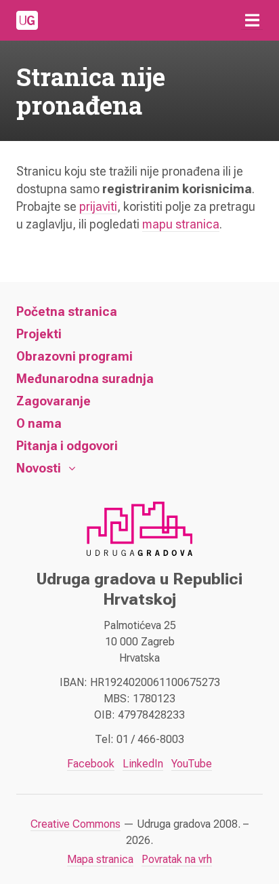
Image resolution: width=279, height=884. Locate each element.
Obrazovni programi (74, 356)
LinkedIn (143, 763)
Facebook (90, 763)
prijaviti (98, 206)
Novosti (38, 468)
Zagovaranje (53, 401)
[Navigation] (252, 20)
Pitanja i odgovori (67, 446)
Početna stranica (66, 311)
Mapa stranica (100, 859)
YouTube (191, 763)
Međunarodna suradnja (85, 378)
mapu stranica (180, 224)
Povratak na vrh (177, 859)
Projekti (39, 334)
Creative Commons (75, 824)
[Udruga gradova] (27, 20)
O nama (39, 423)
